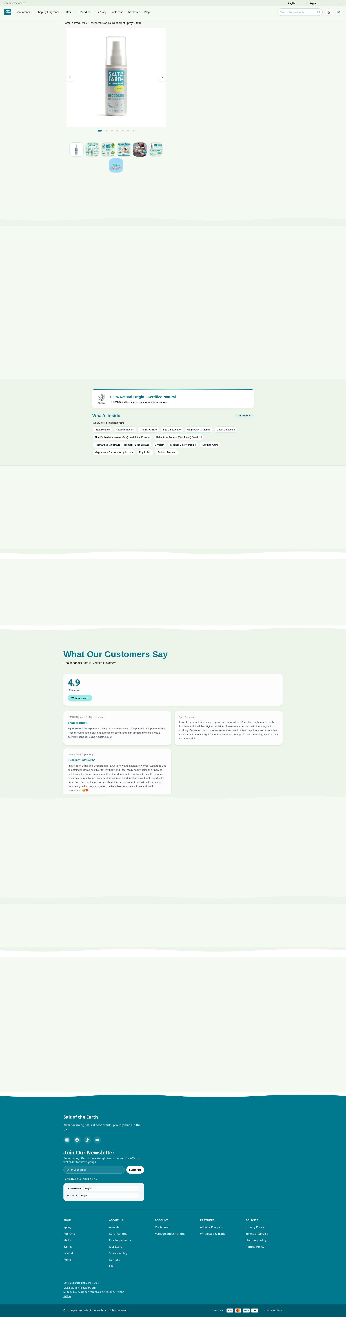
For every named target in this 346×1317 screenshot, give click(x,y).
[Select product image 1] (76, 149)
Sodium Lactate (172, 429)
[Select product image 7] (116, 165)
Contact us (116, 12)
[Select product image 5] (140, 149)
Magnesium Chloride (198, 429)
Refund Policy (255, 1247)
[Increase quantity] (278, 140)
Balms (67, 1247)
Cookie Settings (273, 1310)
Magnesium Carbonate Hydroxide (114, 452)
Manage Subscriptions (170, 1234)
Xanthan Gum (210, 444)
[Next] (162, 77)
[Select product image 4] (124, 149)
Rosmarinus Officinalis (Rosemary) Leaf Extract (122, 444)
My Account (163, 1227)
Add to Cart (230, 151)
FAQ (112, 1266)
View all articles (170, 1092)
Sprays (68, 1227)
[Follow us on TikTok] (87, 1140)
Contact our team (185, 899)
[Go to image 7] (133, 130)
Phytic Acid (145, 452)
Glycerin (159, 444)
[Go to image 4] (117, 130)
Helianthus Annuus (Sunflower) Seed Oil (179, 437)
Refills (70, 12)
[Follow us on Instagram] (67, 1140)
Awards (114, 1227)
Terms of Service (257, 1234)
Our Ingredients (120, 1240)
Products (79, 23)
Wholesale (134, 12)
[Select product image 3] (108, 149)
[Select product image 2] (92, 149)
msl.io (67, 1296)
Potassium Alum (125, 429)
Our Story (100, 12)
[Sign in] (328, 12)
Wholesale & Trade (212, 1234)
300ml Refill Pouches (254, 186)
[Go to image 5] (122, 130)
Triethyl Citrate (148, 429)
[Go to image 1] (99, 130)
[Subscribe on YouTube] (97, 1140)
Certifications (118, 1234)
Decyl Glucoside (226, 429)
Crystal (68, 1253)
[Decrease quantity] (261, 140)
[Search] (318, 12)
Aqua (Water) (102, 429)
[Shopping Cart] (338, 12)
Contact (114, 1260)
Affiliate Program (211, 1227)
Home (66, 23)
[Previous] (70, 77)
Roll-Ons (69, 1234)
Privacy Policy (255, 1227)
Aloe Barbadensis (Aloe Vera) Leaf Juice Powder (122, 437)
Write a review (79, 698)
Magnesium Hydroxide (183, 444)
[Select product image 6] (155, 149)
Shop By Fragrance (48, 12)
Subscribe (135, 1169)
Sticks (67, 1240)
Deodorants (23, 12)
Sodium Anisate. (167, 452)
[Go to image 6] (128, 130)
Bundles (85, 12)
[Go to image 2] (106, 130)
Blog (147, 12)
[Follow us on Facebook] (77, 1140)
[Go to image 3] (112, 130)
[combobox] (300, 12)
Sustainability (118, 1253)
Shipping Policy (256, 1240)
